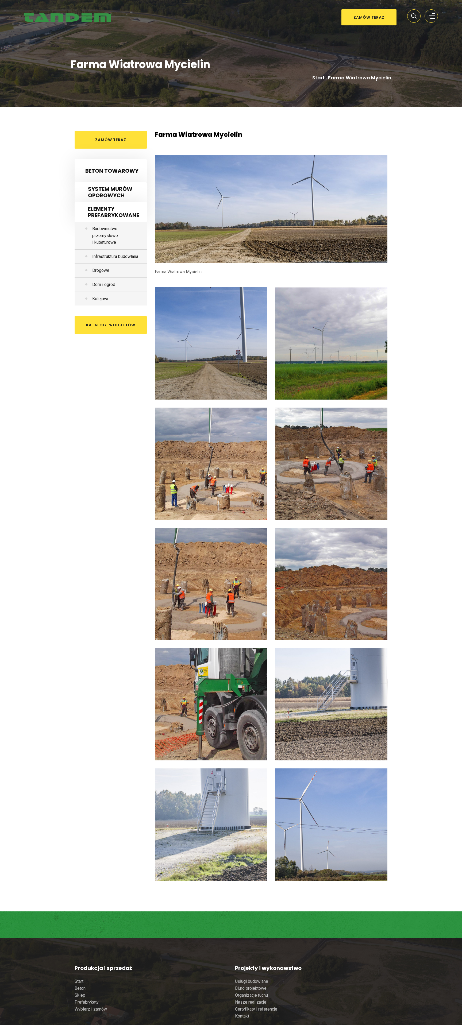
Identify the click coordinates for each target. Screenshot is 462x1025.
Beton (80, 988)
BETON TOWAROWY (111, 171)
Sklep (80, 995)
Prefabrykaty (87, 1002)
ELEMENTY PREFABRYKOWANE (113, 212)
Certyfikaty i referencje (256, 1009)
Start (318, 77)
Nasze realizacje (250, 1002)
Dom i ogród (103, 284)
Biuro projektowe (251, 988)
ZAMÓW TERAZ (368, 17)
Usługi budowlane (251, 981)
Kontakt (242, 1016)
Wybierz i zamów (91, 1009)
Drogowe (100, 270)
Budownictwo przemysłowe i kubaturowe (105, 235)
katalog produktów (110, 325)
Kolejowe (101, 298)
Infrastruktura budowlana (115, 256)
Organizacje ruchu (251, 995)
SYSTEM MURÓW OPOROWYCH (110, 192)
